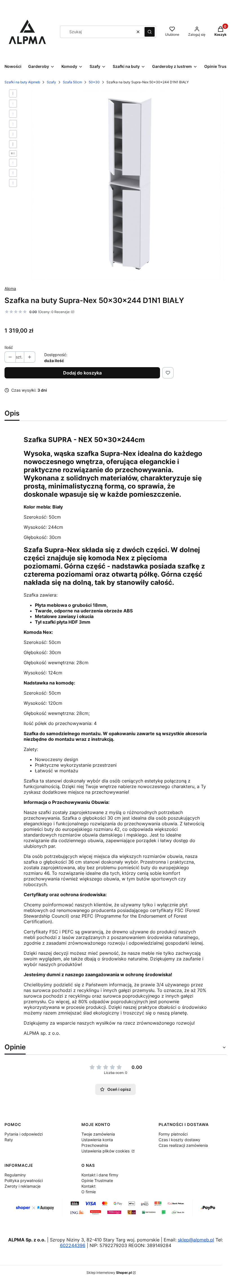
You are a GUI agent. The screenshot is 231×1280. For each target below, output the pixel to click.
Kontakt (88, 1186)
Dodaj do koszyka (82, 373)
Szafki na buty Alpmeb (22, 82)
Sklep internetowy (109, 1272)
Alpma (10, 288)
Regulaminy (15, 1174)
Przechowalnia (94, 1145)
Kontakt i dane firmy (99, 1174)
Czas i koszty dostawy (179, 1139)
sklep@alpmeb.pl (196, 1240)
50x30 (94, 82)
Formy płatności (173, 1134)
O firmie (88, 1191)
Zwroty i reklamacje (23, 1186)
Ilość (9, 347)
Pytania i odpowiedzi (24, 1134)
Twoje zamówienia (98, 1134)
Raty (9, 1139)
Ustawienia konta (97, 1139)
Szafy (51, 82)
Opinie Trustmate (97, 1180)
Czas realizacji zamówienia (183, 1145)
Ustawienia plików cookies (106, 1151)
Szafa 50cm (72, 82)
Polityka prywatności (24, 1180)
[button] (150, 32)
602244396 (72, 1245)
